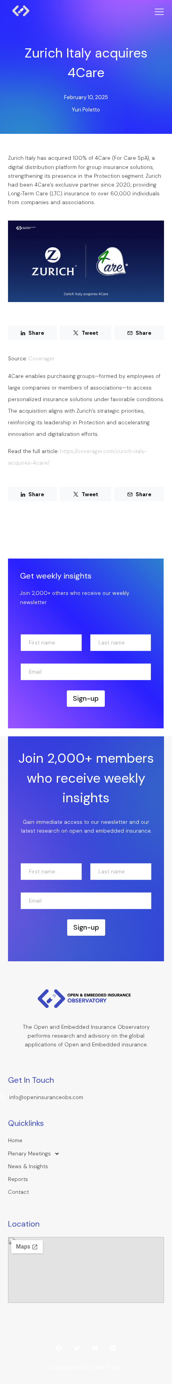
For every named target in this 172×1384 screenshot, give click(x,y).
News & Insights (28, 1166)
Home (15, 1140)
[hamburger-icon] (159, 12)
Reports (18, 1179)
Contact (18, 1192)
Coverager (41, 358)
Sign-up (86, 698)
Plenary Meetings (29, 1153)
